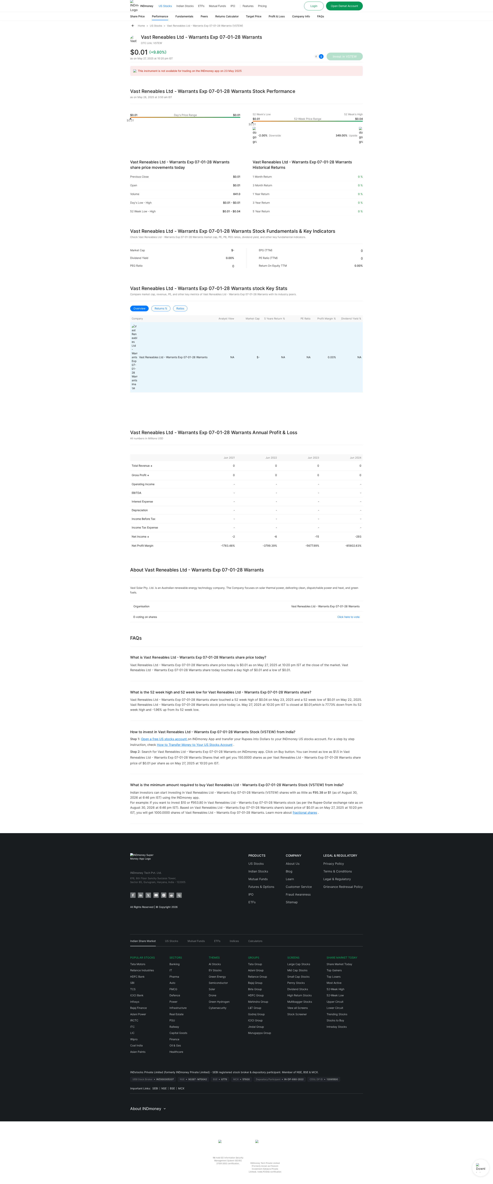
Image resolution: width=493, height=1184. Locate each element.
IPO (233, 6)
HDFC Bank (137, 976)
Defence (174, 995)
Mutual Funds (217, 6)
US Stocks (165, 6)
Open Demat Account (344, 6)
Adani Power (138, 1014)
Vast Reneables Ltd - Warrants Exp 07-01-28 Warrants (173, 357)
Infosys (134, 1001)
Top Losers (333, 976)
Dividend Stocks (297, 989)
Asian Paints (137, 1051)
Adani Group (256, 970)
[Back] (133, 25)
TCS (133, 989)
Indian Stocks (185, 6)
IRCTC (134, 1020)
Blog (289, 871)
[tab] (143, 942)
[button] (319, 56)
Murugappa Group (259, 1032)
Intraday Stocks (337, 1026)
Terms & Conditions (337, 871)
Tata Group (255, 964)
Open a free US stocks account (164, 739)
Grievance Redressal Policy (343, 887)
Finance (174, 1039)
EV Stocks (215, 970)
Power (173, 1001)
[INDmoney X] (148, 895)
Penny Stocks (296, 982)
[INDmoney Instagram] (163, 895)
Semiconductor (218, 982)
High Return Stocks (299, 995)
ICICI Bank (136, 995)
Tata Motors (137, 964)
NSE (164, 1088)
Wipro (134, 1039)
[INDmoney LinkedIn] (140, 895)
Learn (290, 879)
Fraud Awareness (298, 894)
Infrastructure (178, 1007)
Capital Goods (178, 1032)
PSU (172, 1020)
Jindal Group (256, 1026)
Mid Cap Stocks (297, 970)
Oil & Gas (175, 1045)
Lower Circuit (335, 1007)
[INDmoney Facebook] (133, 895)
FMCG (173, 989)
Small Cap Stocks (298, 976)
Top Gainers (334, 970)
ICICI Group (255, 1020)
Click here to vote (348, 616)
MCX (181, 1088)
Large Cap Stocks (298, 964)
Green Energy (217, 976)
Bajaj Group (255, 982)
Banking (174, 964)
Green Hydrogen (219, 1001)
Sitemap (292, 902)
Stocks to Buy (335, 1020)
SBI (132, 982)
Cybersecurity (217, 1007)
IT (170, 970)
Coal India (136, 1045)
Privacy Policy (333, 864)
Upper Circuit (335, 1001)
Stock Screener (297, 1014)
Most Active (334, 982)
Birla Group (255, 989)
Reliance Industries (142, 970)
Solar (212, 989)
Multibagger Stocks (299, 1001)
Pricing (262, 6)
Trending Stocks (337, 1014)
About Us (292, 864)
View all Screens (297, 1007)
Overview (139, 308)
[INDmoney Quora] (179, 895)
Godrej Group (256, 1014)
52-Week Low (335, 995)
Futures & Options (261, 887)
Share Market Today (339, 964)
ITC (132, 1026)
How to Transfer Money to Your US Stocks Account (194, 745)
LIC (132, 1032)
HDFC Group (256, 995)
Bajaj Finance (138, 1007)
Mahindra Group (258, 1001)
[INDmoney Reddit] (171, 895)
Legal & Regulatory (337, 879)
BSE (172, 1088)
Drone (212, 995)
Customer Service (299, 887)
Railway (174, 1026)
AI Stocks (215, 964)
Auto (172, 982)
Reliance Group (257, 976)
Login (313, 6)
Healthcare (176, 1051)
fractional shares (305, 812)
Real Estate (176, 1014)
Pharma (174, 976)
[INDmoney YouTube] (156, 895)
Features (248, 6)
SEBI (155, 1088)
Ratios (180, 308)
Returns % (161, 308)
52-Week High (335, 989)
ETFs (201, 6)
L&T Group (254, 1007)
